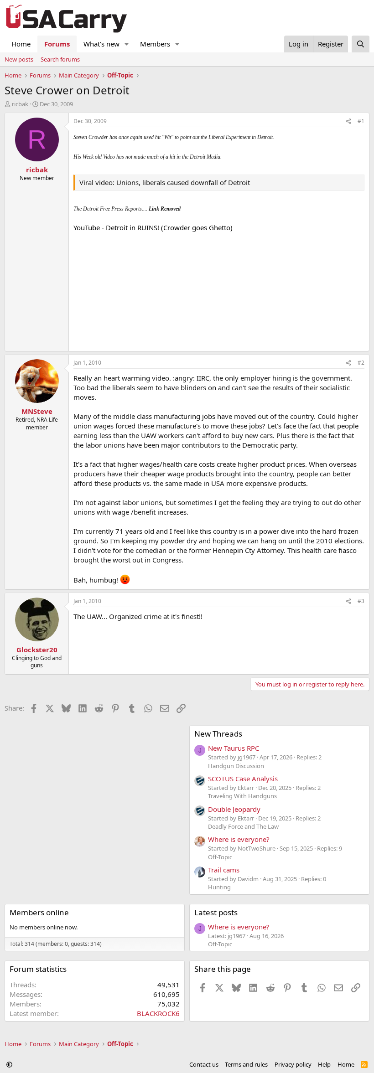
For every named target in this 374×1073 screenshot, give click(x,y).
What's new (101, 43)
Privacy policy (293, 1064)
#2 (361, 362)
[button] (126, 44)
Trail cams (223, 869)
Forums (57, 43)
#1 (361, 121)
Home (21, 43)
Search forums (60, 59)
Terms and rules (246, 1064)
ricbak (20, 104)
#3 (361, 601)
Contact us (203, 1064)
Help (324, 1064)
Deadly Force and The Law (243, 826)
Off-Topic (220, 857)
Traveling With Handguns (242, 796)
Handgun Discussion (236, 766)
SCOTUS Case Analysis (243, 778)
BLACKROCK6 (158, 1013)
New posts (19, 59)
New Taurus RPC (233, 748)
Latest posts (216, 912)
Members (155, 43)
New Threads (218, 733)
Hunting (219, 887)
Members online (39, 912)
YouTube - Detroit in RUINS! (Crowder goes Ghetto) (153, 227)
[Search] (360, 44)
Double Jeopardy (234, 809)
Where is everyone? (239, 839)
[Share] (348, 121)
